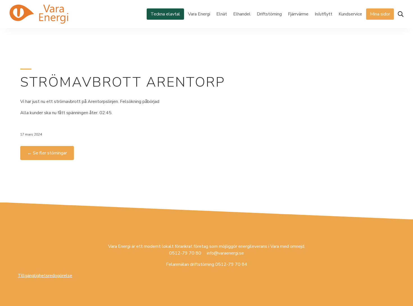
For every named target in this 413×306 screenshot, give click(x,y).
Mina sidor (380, 14)
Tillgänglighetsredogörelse (45, 276)
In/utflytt (323, 14)
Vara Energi (199, 14)
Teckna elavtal (165, 14)
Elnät (221, 14)
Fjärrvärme (298, 14)
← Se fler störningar (47, 153)
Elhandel (242, 14)
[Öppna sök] (401, 14)
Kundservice (350, 14)
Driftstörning (269, 14)
